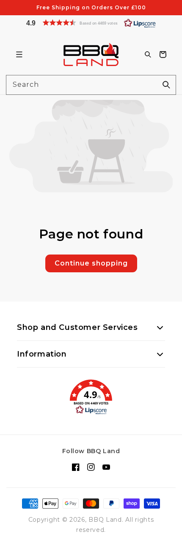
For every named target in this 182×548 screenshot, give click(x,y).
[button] (91, 22)
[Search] (166, 84)
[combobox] (91, 84)
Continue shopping (91, 263)
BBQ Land (105, 519)
